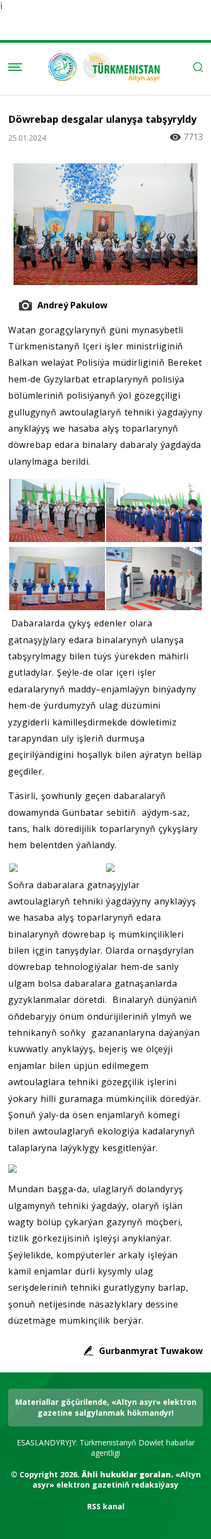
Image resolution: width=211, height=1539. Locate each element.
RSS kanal (105, 1506)
